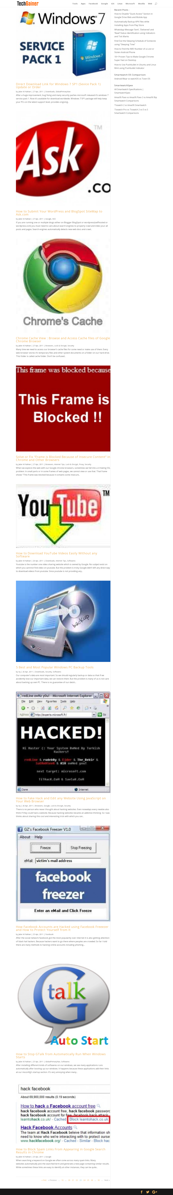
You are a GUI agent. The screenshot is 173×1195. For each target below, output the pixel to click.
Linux (120, 4)
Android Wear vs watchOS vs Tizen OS (132, 78)
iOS (112, 4)
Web (150, 4)
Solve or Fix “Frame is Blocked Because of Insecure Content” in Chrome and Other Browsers (63, 458)
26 (92, 1180)
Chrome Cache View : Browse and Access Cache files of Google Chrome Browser (63, 339)
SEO (54, 219)
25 (88, 1180)
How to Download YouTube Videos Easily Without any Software (56, 554)
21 (73, 1180)
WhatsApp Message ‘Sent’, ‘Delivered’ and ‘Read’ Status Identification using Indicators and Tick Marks (134, 33)
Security (71, 345)
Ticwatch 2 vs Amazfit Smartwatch (130, 105)
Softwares (71, 561)
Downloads (50, 91)
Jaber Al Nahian (24, 91)
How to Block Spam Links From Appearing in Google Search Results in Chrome (60, 1150)
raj (19, 672)
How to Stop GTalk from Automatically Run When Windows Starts (61, 1055)
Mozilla (141, 4)
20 (69, 1180)
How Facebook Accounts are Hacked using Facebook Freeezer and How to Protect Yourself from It (62, 928)
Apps (83, 4)
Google (104, 4)
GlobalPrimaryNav (63, 91)
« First (44, 1180)
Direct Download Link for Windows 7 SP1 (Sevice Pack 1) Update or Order (58, 85)
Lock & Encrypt (60, 345)
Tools (75, 4)
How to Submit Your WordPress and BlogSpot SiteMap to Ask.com (59, 212)
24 (84, 1180)
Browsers (49, 345)
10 (62, 1180)
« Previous (52, 1180)
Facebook (93, 4)
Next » (107, 1180)
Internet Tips (59, 464)
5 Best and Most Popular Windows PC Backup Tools (55, 667)
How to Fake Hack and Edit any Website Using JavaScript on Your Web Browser (61, 799)
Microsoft (130, 4)
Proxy (81, 464)
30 (99, 1180)
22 (77, 1180)
